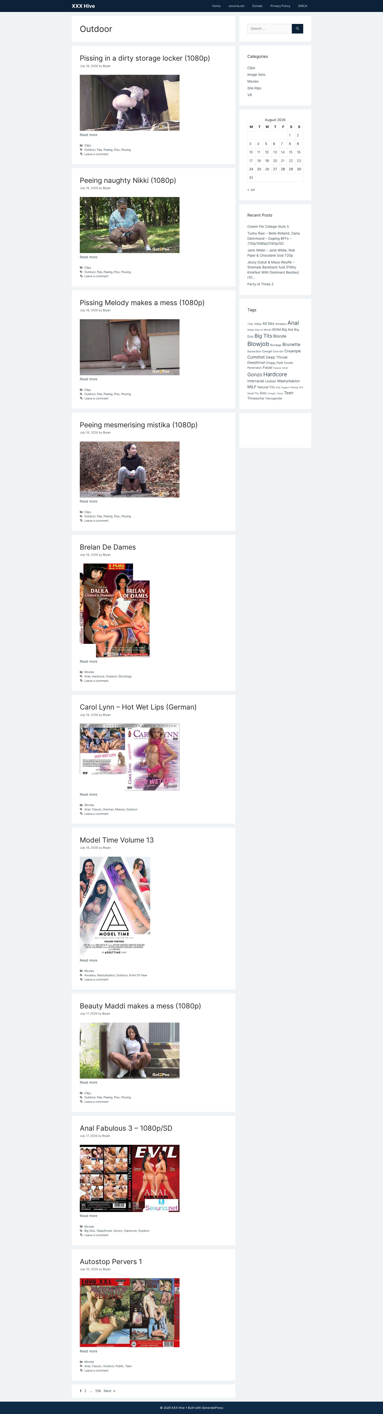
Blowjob (258, 343)
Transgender (273, 398)
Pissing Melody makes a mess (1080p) (142, 302)
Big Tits (263, 336)
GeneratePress (212, 1408)
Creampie (292, 351)
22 (291, 161)
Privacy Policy (280, 6)
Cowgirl (267, 351)
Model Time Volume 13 (117, 840)
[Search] (297, 29)
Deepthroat (104, 1230)
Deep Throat (277, 357)
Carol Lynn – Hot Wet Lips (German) (138, 707)
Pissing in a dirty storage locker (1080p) (145, 58)
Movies (89, 672)
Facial (267, 368)
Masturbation (106, 975)
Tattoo (280, 393)
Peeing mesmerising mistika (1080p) (139, 425)
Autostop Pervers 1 (111, 1261)
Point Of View (138, 975)
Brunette (291, 344)
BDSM (276, 329)
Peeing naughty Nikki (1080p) (128, 180)
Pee (99, 149)
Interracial (255, 381)
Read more (88, 135)
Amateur (90, 975)
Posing (294, 387)
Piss (117, 149)
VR (249, 95)
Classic (97, 809)
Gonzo (118, 1230)
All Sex (268, 323)
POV (301, 387)
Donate (257, 6)
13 (275, 152)
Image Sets (256, 75)
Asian (250, 329)
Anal (87, 676)
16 (299, 152)
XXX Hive (83, 6)
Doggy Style (274, 363)
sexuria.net (236, 6)
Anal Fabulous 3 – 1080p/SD (126, 1128)
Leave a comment (96, 154)
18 (259, 161)
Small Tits (253, 393)
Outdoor (89, 149)
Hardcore (98, 676)
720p (250, 324)
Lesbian (270, 381)
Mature (120, 809)
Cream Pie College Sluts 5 (268, 227)
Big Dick (89, 1230)
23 (299, 161)
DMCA (302, 6)
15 (290, 152)
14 (283, 152)
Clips (87, 145)
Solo (263, 393)
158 (98, 1391)
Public (120, 1366)
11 (258, 152)
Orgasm (285, 387)
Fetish (285, 368)
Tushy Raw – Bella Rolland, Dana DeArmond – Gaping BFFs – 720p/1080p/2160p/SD (273, 238)
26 (267, 169)
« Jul (251, 190)
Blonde (279, 336)
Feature (277, 368)
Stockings (125, 676)
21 (282, 161)
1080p (258, 323)
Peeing (108, 149)
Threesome (255, 398)
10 (251, 152)
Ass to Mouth (263, 329)
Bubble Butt (254, 351)
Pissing (126, 149)
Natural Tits (266, 387)
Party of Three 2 (260, 284)
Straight (272, 393)
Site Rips (254, 88)
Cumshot (256, 357)
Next (109, 1391)
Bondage (275, 345)
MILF (252, 386)
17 (251, 161)
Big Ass (287, 329)
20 (275, 161)
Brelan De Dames (108, 547)
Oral (278, 387)
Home (216, 6)
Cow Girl (278, 351)
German (108, 809)
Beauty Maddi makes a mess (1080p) (140, 1006)
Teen (128, 1366)
